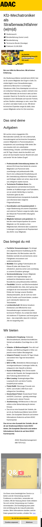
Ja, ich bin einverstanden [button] (20, 518)
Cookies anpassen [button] (11, 522)
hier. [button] (34, 513)
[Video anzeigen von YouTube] (21, 473)
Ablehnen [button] (29, 522)
